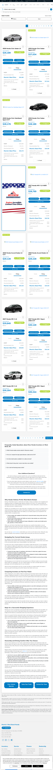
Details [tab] (9, 68)
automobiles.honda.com (44, 755)
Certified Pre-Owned (6, 753)
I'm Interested (19, 60)
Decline (26, 766)
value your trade (39, 481)
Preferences (15, 766)
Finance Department (30, 751)
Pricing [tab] (17, 68)
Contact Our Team (41, 684)
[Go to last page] (51, 26)
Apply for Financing (30, 749)
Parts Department (18, 755)
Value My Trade (29, 753)
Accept (38, 766)
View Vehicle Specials (11, 685)
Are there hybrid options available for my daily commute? (19, 459)
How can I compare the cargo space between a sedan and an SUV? (21, 454)
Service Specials (17, 751)
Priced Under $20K (6, 755)
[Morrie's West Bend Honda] (5, 4)
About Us (41, 749)
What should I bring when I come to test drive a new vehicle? (20, 463)
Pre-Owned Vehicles (6, 751)
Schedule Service (17, 749)
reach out (25, 651)
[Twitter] (8, 740)
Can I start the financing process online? (15, 467)
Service (16, 746)
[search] (51, 5)
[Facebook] (3, 740)
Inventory (5, 746)
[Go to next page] (48, 26)
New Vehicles (4, 749)
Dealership (42, 746)
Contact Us (26, 492)
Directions (41, 753)
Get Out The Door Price (20, 52)
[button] (23, 46)
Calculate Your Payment (8, 60)
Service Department (18, 753)
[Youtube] (11, 740)
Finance (29, 746)
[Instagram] (5, 740)
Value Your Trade (15, 62)
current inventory (16, 532)
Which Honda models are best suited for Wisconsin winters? (20, 450)
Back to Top (49, 438)
